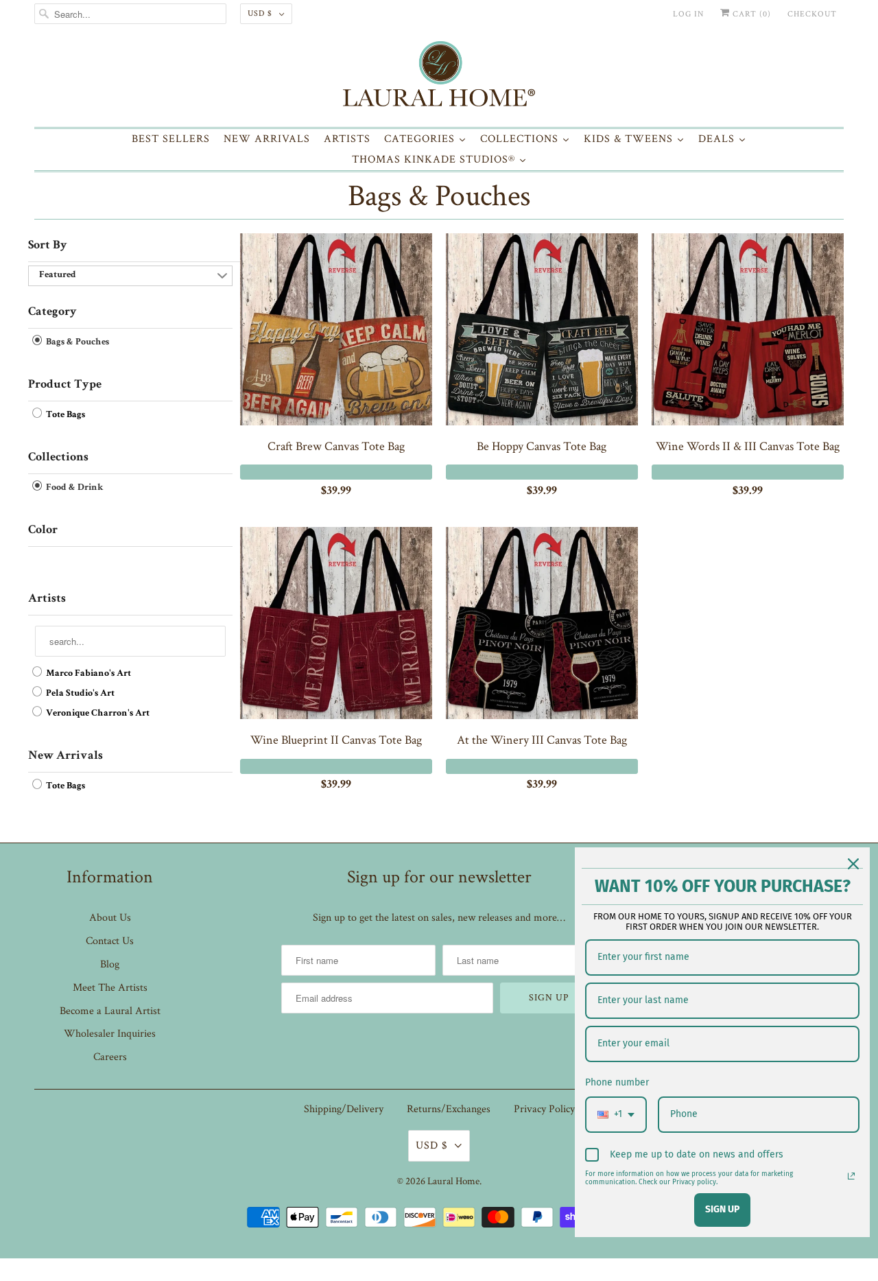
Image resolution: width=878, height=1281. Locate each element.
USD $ (260, 13)
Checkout (812, 14)
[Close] (853, 863)
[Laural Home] (439, 77)
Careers (110, 1057)
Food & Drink (74, 488)
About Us (110, 917)
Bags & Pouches (439, 195)
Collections (58, 457)
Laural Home (453, 1181)
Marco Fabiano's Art (87, 674)
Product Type (65, 385)
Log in (688, 14)
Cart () (750, 14)
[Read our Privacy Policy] (851, 1176)
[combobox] (616, 1114)
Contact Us (110, 941)
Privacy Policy (544, 1109)
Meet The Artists (110, 987)
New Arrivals (65, 756)
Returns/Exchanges (448, 1109)
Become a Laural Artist (110, 1011)
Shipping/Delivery (343, 1109)
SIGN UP (722, 1209)
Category (52, 312)
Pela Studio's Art (79, 693)
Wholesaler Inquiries (110, 1033)
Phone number (617, 1082)
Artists (47, 599)
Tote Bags (64, 415)
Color (43, 530)
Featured (57, 275)
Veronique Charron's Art (97, 713)
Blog (109, 964)
